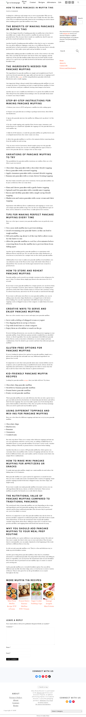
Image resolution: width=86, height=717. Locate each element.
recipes (26, 380)
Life (59, 2)
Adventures (51, 2)
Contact (33, 2)
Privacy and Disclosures (68, 68)
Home (62, 60)
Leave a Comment (12, 11)
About (15, 700)
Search (80, 18)
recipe (20, 77)
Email (8, 653)
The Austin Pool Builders (43, 704)
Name (8, 647)
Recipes (42, 2)
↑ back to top (43, 687)
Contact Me (64, 65)
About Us (24, 2)
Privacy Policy (15, 697)
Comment (9, 626)
